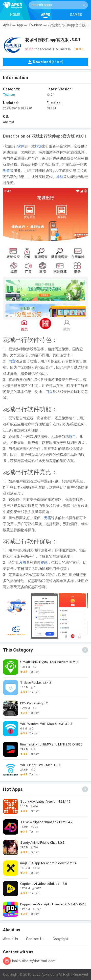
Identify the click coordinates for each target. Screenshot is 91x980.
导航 (59, 177)
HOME (15, 15)
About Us (10, 939)
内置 (12, 361)
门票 (49, 392)
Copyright (60, 939)
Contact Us (35, 939)
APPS (45, 15)
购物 (6, 171)
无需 (47, 518)
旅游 (38, 146)
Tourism (35, 25)
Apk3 (7, 25)
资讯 (44, 562)
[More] (85, 650)
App (20, 25)
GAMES (76, 15)
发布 (22, 562)
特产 (72, 436)
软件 (20, 146)
